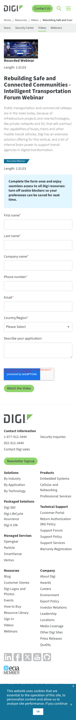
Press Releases (51, 638)
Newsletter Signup (20, 461)
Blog (7, 576)
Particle (9, 547)
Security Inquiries (53, 436)
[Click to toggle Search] (59, 8)
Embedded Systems (54, 478)
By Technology (15, 491)
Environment (49, 595)
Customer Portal (52, 512)
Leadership (48, 613)
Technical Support (54, 507)
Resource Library (16, 612)
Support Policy (51, 536)
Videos (35, 20)
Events (9, 600)
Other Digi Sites (51, 632)
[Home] (13, 8)
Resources (21, 20)
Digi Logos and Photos (15, 591)
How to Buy (12, 606)
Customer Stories (16, 582)
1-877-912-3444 (15, 436)
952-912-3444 (14, 443)
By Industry (12, 478)
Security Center (24, 28)
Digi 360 (9, 507)
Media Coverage (51, 626)
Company (47, 570)
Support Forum (51, 530)
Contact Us (42, 8)
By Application (14, 484)
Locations (47, 620)
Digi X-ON (11, 525)
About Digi (47, 576)
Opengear (11, 541)
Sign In (9, 619)
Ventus (9, 560)
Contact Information (20, 431)
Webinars (56, 28)
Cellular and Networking (49, 487)
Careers (45, 588)
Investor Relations (53, 607)
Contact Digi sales (17, 449)
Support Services (52, 542)
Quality (45, 644)
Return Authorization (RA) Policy (55, 522)
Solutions (11, 473)
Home (7, 20)
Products (47, 473)
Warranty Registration (56, 549)
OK (38, 712)
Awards (45, 582)
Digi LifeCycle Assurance (13, 516)
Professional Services (55, 496)
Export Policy (49, 601)
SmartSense (13, 554)
